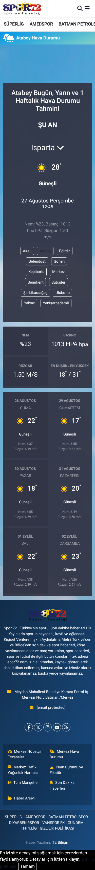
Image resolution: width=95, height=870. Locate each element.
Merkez (58, 271)
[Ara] (80, 8)
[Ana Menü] (87, 8)
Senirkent (36, 282)
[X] (38, 727)
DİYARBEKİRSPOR (24, 822)
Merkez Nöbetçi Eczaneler (24, 754)
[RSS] (66, 727)
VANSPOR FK (53, 822)
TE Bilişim (60, 842)
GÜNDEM (76, 822)
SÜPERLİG (14, 24)
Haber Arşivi (24, 798)
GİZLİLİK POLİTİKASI (57, 828)
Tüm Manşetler (26, 782)
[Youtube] (57, 727)
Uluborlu (62, 292)
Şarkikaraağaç (35, 292)
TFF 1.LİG (29, 828)
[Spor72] (22, 8)
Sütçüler (58, 282)
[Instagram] (47, 727)
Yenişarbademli (56, 303)
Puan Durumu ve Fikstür (66, 770)
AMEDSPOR (41, 24)
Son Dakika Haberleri (62, 785)
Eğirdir (64, 251)
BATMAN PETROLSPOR (68, 817)
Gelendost (37, 261)
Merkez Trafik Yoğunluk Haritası (23, 770)
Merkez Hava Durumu (64, 754)
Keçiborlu (36, 271)
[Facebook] (29, 727)
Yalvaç (29, 303)
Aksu (27, 251)
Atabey (45, 251)
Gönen (59, 261)
